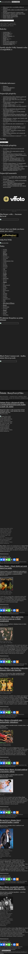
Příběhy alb (5, 39)
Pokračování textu (4, 553)
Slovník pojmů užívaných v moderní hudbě (13, 12)
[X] (11, 559)
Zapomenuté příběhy (8, 44)
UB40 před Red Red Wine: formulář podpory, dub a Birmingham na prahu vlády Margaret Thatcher (15, 115)
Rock (5, 305)
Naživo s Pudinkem (7, 36)
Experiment (5, 267)
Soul (4, 310)
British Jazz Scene (6, 256)
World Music (5, 314)
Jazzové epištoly (7, 33)
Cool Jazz (4, 262)
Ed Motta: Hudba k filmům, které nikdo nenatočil (14, 106)
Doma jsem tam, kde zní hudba (10, 15)
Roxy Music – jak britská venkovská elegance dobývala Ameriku (14, 669)
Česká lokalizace (7, 90)
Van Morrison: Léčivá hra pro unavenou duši (13, 148)
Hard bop (5, 278)
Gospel (5, 276)
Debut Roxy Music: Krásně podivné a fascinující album (13, 771)
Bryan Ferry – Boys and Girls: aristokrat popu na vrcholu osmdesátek (11, 619)
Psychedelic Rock (6, 298)
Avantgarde (5, 250)
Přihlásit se (5, 86)
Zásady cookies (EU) (8, 17)
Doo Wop (4, 263)
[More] (17, 559)
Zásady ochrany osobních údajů (10, 16)
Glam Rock (22, 612)
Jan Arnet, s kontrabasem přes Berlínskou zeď (14, 160)
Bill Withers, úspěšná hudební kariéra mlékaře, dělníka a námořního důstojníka (14, 169)
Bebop (4, 252)
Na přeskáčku (6, 35)
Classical (4, 259)
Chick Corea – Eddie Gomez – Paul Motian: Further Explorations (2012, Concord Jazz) (15, 166)
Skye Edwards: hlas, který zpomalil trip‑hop (13, 123)
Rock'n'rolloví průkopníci (9, 41)
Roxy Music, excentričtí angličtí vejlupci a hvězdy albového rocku (13, 888)
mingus (13, 561)
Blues (5, 254)
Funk (5, 274)
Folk (4, 269)
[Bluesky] (1, 559)
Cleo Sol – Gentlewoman (9, 104)
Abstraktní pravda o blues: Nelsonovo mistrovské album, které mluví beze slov (14, 97)
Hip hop (5, 279)
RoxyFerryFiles (7, 563)
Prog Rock (14, 948)
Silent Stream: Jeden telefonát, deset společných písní (15, 121)
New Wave (5, 287)
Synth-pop (18, 882)
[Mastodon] (4, 559)
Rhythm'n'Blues (8, 303)
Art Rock (5, 249)
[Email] (6, 559)
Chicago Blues (5, 258)
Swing (4, 313)
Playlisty (5, 37)
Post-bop (5, 294)
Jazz (5, 282)
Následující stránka (6, 950)
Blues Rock (5, 255)
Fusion (4, 275)
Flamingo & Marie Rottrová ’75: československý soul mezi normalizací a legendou (14, 164)
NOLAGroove (6, 290)
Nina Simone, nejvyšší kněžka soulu (11, 159)
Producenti (5, 297)
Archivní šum (6, 32)
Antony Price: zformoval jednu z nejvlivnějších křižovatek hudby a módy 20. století (13, 405)
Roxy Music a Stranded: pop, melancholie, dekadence (11, 721)
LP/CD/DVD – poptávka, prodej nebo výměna (14, 13)
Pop (4, 292)
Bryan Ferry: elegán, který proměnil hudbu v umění (10, 821)
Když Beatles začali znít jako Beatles (11, 126)
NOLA (4, 289)
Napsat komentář (15, 563)
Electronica (5, 266)
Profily (4, 40)
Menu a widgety (15, 1)
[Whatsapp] (9, 559)
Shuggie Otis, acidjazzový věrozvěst (11, 158)
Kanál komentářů (7, 89)
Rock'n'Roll (6, 307)
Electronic (5, 265)
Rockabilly (5, 308)
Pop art (1, 563)
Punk (4, 300)
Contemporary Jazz (8, 261)
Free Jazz (4, 272)
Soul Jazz (5, 312)
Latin (4, 283)
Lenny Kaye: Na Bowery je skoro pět (12, 135)
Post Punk (5, 296)
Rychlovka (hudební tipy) (9, 43)
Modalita (4, 286)
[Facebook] (14, 559)
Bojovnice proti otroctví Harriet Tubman (12, 154)
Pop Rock (5, 293)
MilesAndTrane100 (6, 285)
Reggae (4, 301)
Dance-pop (21, 663)
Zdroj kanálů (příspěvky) (9, 87)
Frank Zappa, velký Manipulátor (19, 176)
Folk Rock (5, 270)
